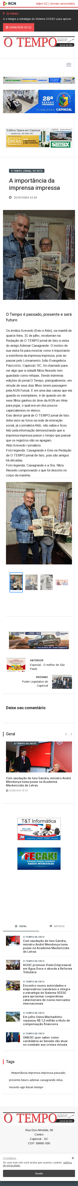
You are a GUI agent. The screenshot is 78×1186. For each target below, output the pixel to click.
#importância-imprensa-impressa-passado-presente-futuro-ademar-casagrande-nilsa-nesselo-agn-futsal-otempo (37, 1080)
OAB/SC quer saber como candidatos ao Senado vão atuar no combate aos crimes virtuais (45, 1041)
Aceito (39, 1173)
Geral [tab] (22, 926)
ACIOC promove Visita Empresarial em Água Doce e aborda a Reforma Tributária (47, 969)
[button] (11, 523)
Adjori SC (42, 3)
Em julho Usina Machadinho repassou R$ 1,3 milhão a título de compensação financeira (46, 1021)
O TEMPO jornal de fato (26, 171)
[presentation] (66, 734)
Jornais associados (62, 3)
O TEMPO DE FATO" (25, 744)
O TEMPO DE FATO (33, 937)
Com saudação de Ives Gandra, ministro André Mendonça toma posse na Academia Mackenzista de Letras (38, 782)
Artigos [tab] (59, 926)
